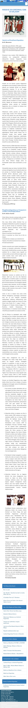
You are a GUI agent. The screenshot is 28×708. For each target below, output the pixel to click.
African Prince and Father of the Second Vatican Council (12, 601)
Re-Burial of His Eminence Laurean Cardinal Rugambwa (13, 685)
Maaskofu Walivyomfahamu (9, 614)
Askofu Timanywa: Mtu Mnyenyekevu (12, 650)
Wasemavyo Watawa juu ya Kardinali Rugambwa (12, 617)
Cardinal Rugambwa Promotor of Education (13, 634)
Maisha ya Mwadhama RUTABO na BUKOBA (14, 643)
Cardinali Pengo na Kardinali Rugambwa (13, 662)
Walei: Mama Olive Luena (9, 676)
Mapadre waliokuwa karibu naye (11, 631)
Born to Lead (6, 589)
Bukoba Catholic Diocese (12, 705)
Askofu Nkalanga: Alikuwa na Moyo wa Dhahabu (12, 646)
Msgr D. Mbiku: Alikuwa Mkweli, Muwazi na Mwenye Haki (13, 666)
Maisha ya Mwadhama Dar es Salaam (12, 670)
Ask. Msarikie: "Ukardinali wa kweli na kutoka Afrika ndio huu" (14, 593)
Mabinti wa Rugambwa (8, 673)
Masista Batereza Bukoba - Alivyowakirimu (13, 653)
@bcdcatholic (8, 707)
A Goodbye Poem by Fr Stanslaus (11, 597)
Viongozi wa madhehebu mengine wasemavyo (11, 622)
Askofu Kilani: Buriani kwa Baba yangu (12, 611)
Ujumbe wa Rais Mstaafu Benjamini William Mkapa (13, 626)
